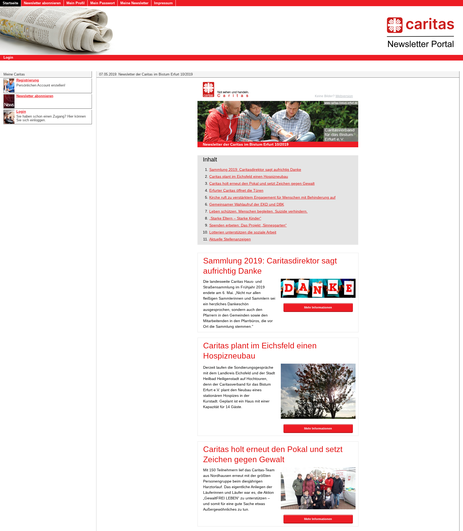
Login (8, 57)
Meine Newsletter (134, 3)
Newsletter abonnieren (42, 3)
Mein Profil (75, 3)
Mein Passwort (102, 3)
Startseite (10, 3)
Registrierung (27, 80)
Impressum (163, 3)
